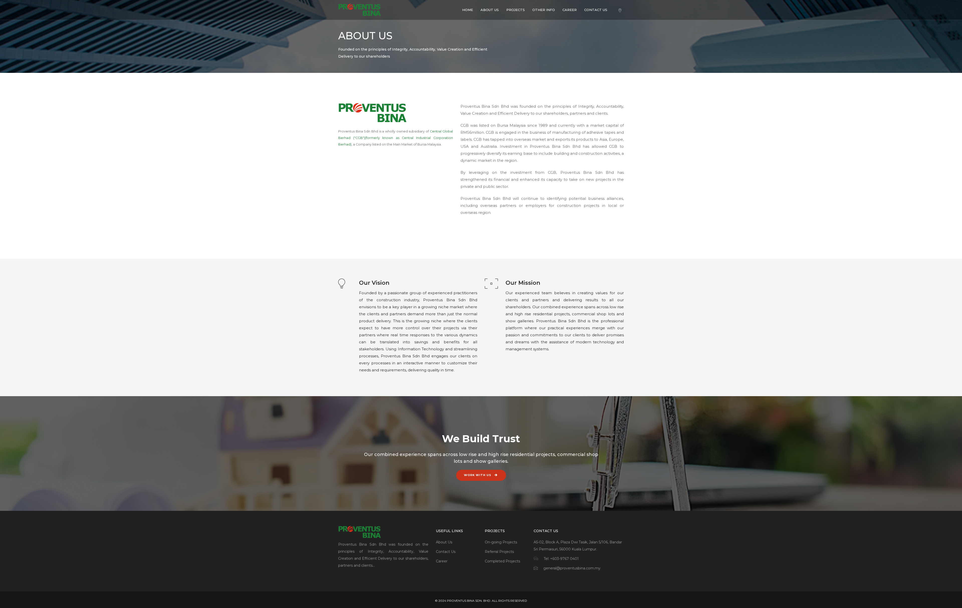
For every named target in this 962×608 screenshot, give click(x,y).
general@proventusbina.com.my (571, 568)
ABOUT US (489, 10)
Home (467, 10)
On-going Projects (501, 542)
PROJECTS (515, 10)
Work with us (478, 475)
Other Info (543, 10)
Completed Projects (502, 561)
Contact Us (595, 10)
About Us (444, 542)
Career (569, 10)
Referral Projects (499, 551)
